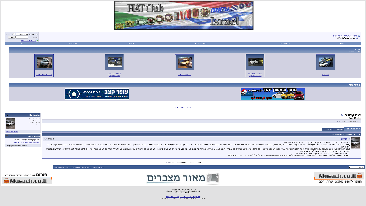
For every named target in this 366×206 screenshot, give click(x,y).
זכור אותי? (9, 34)
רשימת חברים (338, 36)
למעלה (56, 167)
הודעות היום (72, 43)
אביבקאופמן (345, 139)
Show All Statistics (12, 131)
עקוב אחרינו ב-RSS (28, 40)
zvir (21, 142)
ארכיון (62, 167)
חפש (22, 43)
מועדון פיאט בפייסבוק (183, 107)
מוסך (164, 198)
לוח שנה (131, 43)
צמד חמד (325, 75)
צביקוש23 (15, 142)
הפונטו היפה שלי (184, 75)
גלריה (342, 43)
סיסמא (35, 37)
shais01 (26, 142)
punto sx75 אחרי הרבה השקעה (114, 74)
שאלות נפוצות (285, 43)
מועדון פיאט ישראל (350, 36)
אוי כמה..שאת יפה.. (44, 75)
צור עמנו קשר (86, 167)
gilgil (30, 142)
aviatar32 (36, 142)
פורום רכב (193, 198)
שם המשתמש (33, 34)
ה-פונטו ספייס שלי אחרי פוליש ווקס (255, 74)
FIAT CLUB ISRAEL (73, 167)
